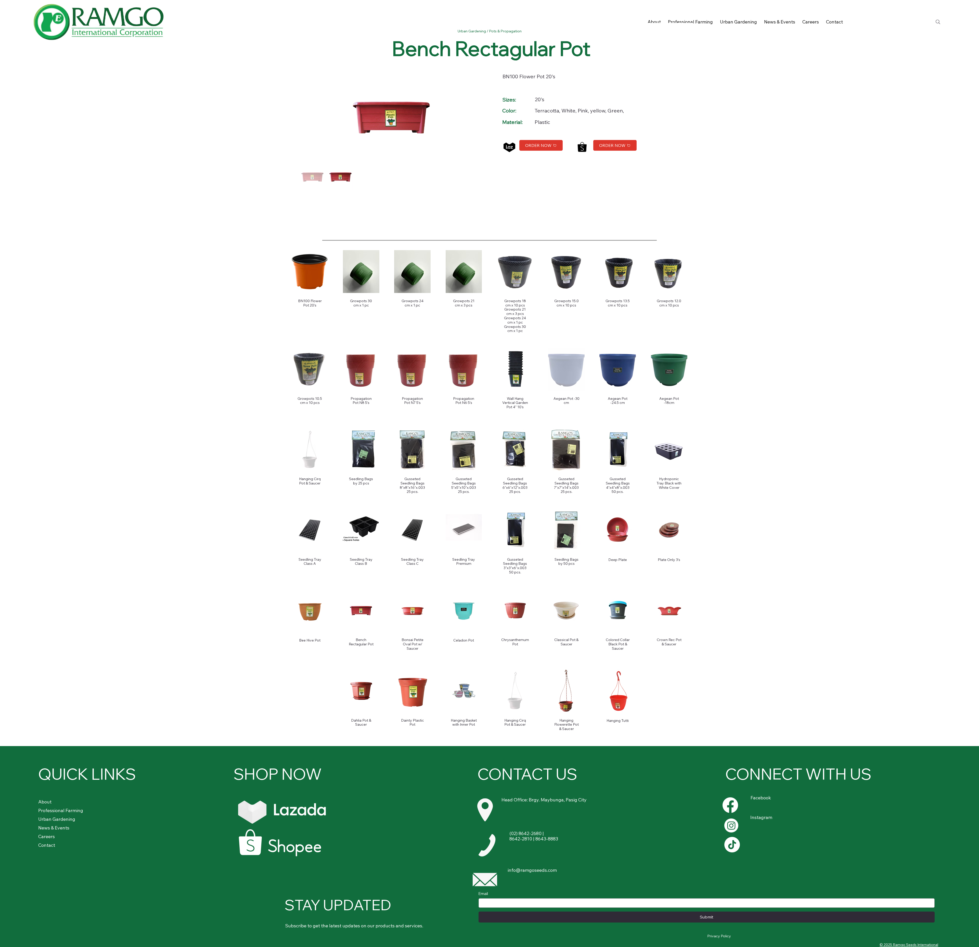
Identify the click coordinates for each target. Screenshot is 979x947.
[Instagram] (731, 825)
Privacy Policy (719, 936)
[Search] (938, 22)
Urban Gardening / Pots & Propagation (490, 31)
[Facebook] (730, 805)
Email (483, 893)
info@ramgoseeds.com (532, 870)
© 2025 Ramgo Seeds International (909, 944)
